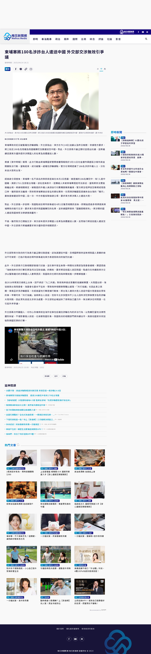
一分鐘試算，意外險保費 (17, 600)
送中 (56, 376)
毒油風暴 (47, 39)
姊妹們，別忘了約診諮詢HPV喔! (20, 434)
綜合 (92, 39)
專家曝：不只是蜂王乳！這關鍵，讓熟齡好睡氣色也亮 (21, 537)
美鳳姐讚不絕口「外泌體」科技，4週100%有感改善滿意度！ (89, 569)
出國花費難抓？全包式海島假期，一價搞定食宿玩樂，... (30, 414)
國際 (75, 39)
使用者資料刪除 (88, 629)
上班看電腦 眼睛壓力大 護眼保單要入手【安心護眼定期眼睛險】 (55, 473)
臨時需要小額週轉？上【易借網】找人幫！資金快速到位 (55, 602)
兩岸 (66, 39)
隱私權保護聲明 (72, 629)
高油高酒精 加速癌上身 (84, 471)
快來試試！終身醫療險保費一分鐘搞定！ (23, 424)
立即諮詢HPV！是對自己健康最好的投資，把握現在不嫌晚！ (89, 602)
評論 (101, 39)
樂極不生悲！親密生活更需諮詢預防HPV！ (24, 429)
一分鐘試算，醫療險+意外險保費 (89, 536)
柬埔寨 (47, 376)
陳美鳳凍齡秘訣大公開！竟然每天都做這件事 (25, 405)
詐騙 (64, 376)
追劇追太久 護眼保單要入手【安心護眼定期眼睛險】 (88, 505)
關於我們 (60, 629)
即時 (35, 39)
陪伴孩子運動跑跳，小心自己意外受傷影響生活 (21, 569)
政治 (57, 39)
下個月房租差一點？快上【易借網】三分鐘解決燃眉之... (30, 419)
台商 (83, 39)
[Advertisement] (75, 14)
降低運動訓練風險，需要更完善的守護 (55, 505)
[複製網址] (26, 69)
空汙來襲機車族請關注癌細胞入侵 (20, 409)
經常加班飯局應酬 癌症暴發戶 (19, 503)
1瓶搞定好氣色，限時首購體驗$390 (20, 473)
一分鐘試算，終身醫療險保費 (53, 536)
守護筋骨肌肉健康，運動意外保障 (55, 568)
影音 (118, 39)
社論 (109, 39)
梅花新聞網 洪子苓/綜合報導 (16, 139)
